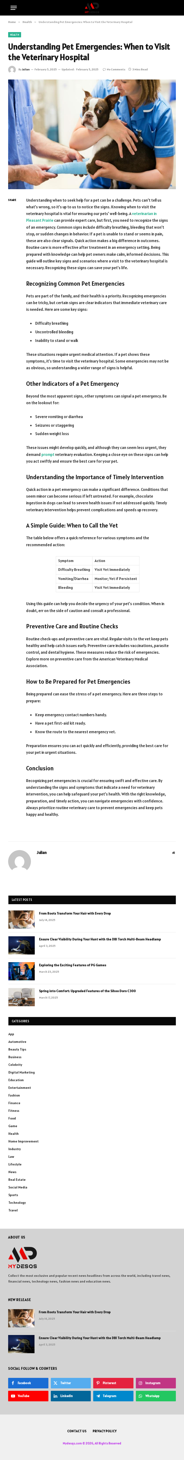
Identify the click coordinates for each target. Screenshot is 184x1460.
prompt (47, 454)
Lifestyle (15, 1164)
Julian (26, 69)
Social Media (17, 1187)
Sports (13, 1195)
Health (14, 34)
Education (16, 1080)
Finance (14, 1103)
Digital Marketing (21, 1072)
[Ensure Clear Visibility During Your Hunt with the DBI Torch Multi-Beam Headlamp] (21, 945)
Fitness (13, 1110)
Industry (14, 1149)
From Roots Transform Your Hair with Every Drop (75, 913)
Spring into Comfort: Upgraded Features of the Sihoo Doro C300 (87, 991)
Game (12, 1126)
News (12, 1172)
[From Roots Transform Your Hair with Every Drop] (21, 919)
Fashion (14, 1095)
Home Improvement (23, 1141)
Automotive (17, 1042)
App (11, 1034)
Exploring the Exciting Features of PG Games (72, 965)
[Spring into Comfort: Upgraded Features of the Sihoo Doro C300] (21, 997)
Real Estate (17, 1179)
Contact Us (77, 1431)
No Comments (116, 69)
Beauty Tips (17, 1049)
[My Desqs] (92, 8)
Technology (17, 1202)
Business (14, 1057)
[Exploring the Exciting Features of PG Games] (21, 971)
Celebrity (15, 1064)
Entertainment (19, 1087)
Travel (13, 1210)
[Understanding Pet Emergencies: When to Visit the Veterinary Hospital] (92, 134)
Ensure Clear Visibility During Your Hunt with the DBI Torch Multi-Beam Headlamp (100, 939)
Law (11, 1156)
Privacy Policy (105, 1431)
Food (12, 1118)
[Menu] (14, 7)
